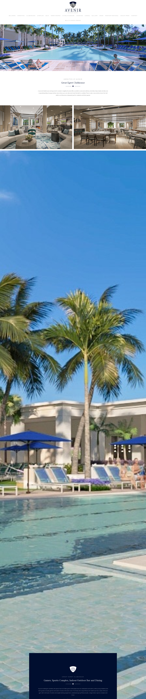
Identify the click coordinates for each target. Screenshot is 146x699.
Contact (134, 15)
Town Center (55, 15)
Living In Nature (68, 15)
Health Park (124, 15)
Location (79, 15)
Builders (12, 15)
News (101, 15)
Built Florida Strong (73, 20)
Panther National (111, 15)
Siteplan (40, 15)
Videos (87, 15)
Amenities (21, 15)
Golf (47, 15)
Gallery (95, 15)
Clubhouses (30, 15)
